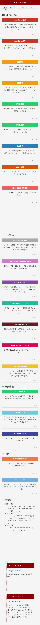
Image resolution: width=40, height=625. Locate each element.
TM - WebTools (19, 2)
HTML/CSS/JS (9, 7)
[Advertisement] (20, 218)
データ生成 (29, 7)
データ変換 (20, 7)
